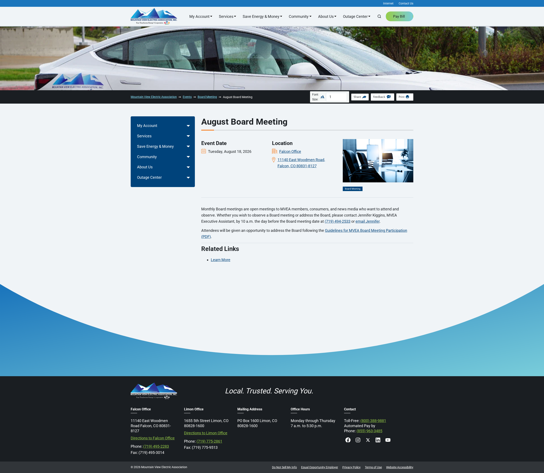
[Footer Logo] (154, 385)
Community (299, 16)
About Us (326, 16)
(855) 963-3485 (369, 431)
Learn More (220, 260)
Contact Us (406, 3)
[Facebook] (348, 440)
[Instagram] (358, 440)
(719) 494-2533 (337, 221)
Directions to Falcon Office (153, 438)
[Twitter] (368, 440)
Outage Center (355, 16)
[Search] (379, 16)
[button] (188, 126)
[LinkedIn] (378, 440)
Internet (388, 3)
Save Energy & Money (261, 16)
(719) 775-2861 (209, 441)
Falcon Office (290, 151)
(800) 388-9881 (373, 420)
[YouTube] (388, 440)
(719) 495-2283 (156, 446)
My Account (199, 16)
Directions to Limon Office (205, 433)
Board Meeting (352, 188)
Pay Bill (399, 16)
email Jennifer (368, 221)
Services (226, 16)
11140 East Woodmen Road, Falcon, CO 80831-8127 (301, 163)
